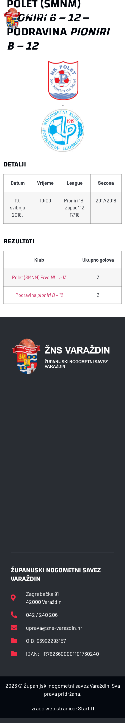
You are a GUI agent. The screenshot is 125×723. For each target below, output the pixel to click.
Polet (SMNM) (39, 277)
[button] (115, 19)
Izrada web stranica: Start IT (62, 708)
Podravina (39, 295)
